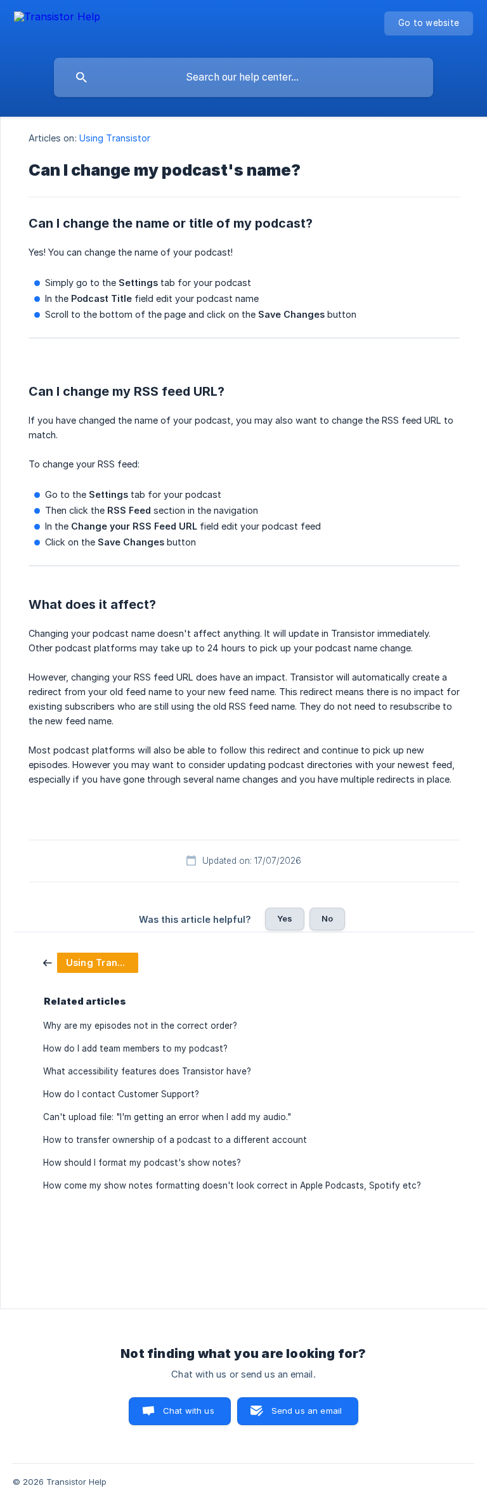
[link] (90, 962)
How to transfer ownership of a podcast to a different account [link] (175, 1140)
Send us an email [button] (306, 1410)
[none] (57, 26)
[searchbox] (243, 77)
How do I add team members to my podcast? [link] (135, 1048)
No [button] (327, 918)
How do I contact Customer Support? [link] (121, 1094)
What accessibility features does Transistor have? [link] (147, 1071)
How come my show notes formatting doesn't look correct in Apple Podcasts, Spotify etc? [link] (232, 1185)
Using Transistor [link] (115, 138)
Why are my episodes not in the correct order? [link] (140, 1026)
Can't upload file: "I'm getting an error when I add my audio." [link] (167, 1117)
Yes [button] (284, 918)
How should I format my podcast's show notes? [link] (142, 1163)
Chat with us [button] (188, 1410)
